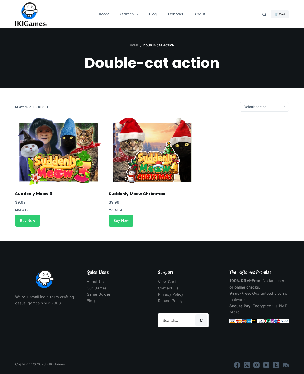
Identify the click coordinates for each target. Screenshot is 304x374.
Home (104, 14)
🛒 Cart (279, 14)
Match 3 (21, 210)
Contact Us (168, 288)
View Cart (167, 281)
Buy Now (27, 220)
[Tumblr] (276, 365)
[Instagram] (256, 365)
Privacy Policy (170, 294)
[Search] (264, 14)
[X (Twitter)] (247, 365)
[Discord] (286, 365)
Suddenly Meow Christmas (137, 194)
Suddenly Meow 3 (33, 194)
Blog (153, 14)
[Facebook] (237, 365)
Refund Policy (170, 300)
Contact (176, 14)
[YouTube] (266, 365)
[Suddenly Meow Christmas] (152, 151)
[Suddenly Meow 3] (58, 151)
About (199, 14)
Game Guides (99, 294)
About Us (95, 281)
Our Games (97, 288)
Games (127, 14)
